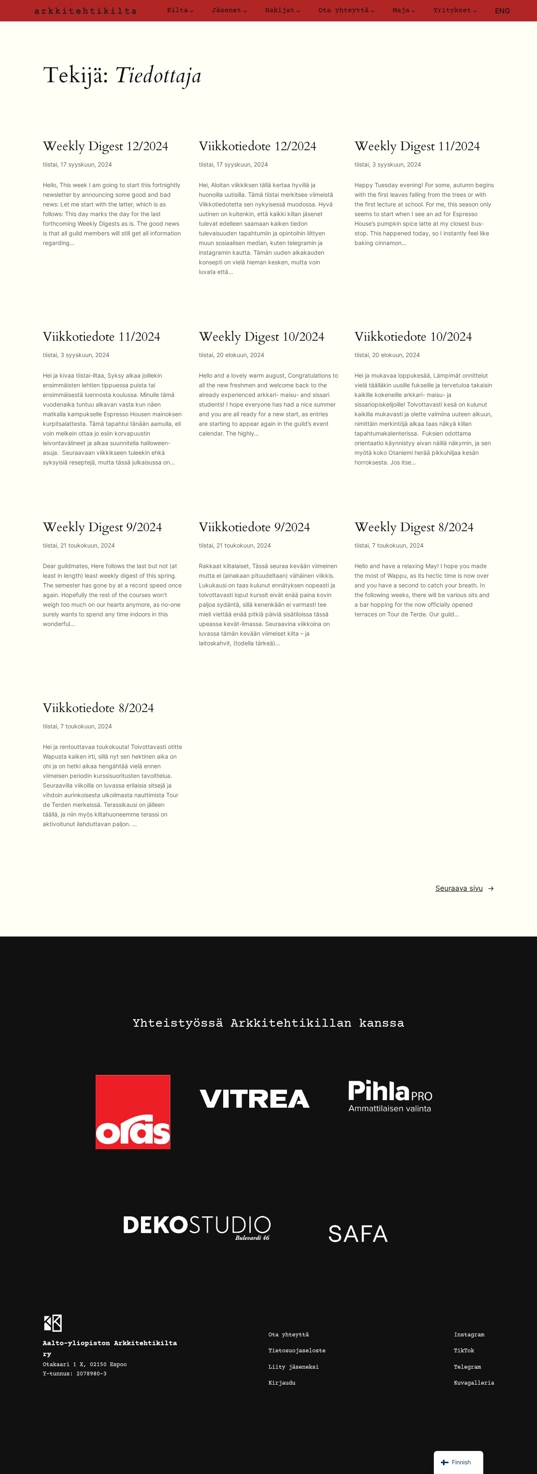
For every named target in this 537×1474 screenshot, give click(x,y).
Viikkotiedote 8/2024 (98, 708)
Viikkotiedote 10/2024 (413, 337)
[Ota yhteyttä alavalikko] (372, 11)
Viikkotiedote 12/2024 (257, 146)
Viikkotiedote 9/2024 (254, 527)
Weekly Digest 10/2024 (261, 337)
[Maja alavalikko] (413, 11)
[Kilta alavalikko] (192, 11)
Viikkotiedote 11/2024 (101, 337)
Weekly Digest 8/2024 (414, 527)
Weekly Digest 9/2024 (102, 527)
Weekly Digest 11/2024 (417, 146)
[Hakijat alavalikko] (298, 11)
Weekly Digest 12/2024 (105, 146)
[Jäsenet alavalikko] (245, 11)
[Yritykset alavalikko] (475, 11)
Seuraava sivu (464, 888)
